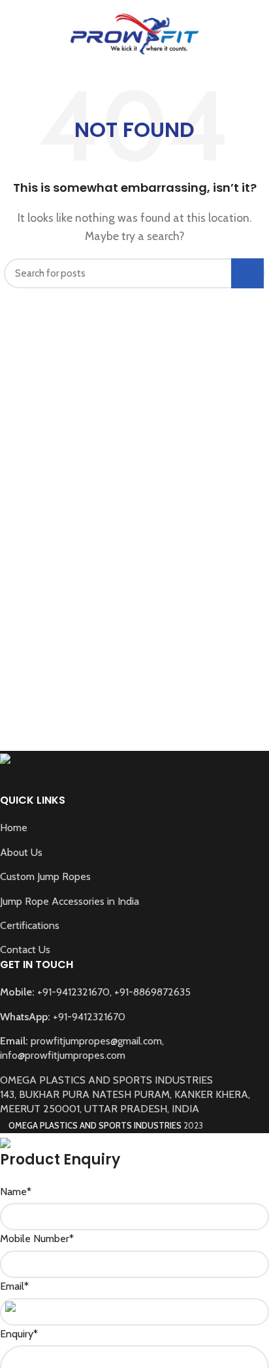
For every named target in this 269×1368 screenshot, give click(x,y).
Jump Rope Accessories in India (69, 901)
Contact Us (25, 949)
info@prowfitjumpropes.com (62, 1055)
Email (14, 1286)
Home (13, 827)
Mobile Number (37, 1238)
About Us (21, 852)
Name (15, 1191)
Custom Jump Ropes (45, 876)
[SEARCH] (247, 273)
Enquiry (19, 1334)
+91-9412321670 (73, 992)
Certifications (29, 925)
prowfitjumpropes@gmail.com (96, 1041)
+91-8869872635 (152, 992)
